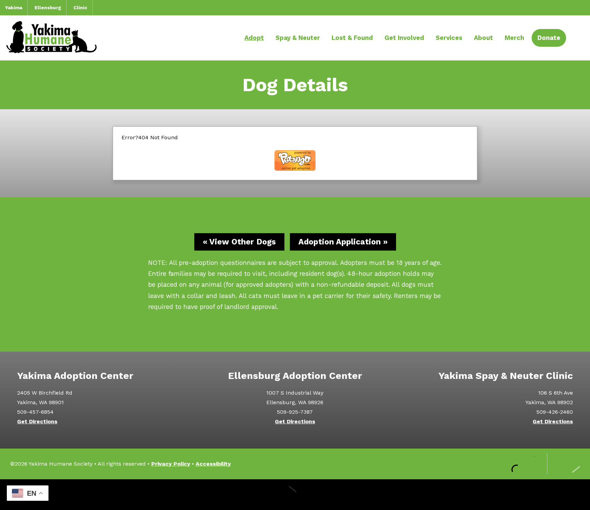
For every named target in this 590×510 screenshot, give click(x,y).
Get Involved (404, 37)
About (483, 37)
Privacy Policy (170, 464)
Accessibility (213, 464)
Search (575, 38)
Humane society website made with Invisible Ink (295, 494)
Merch (514, 37)
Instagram (488, 463)
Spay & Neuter (298, 37)
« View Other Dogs (239, 241)
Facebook (468, 463)
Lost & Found (352, 37)
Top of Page (567, 463)
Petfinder (529, 463)
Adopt (254, 37)
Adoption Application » (343, 241)
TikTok (509, 463)
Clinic (80, 7)
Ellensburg (47, 7)
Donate (548, 37)
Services (449, 37)
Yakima (13, 7)
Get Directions (37, 421)
